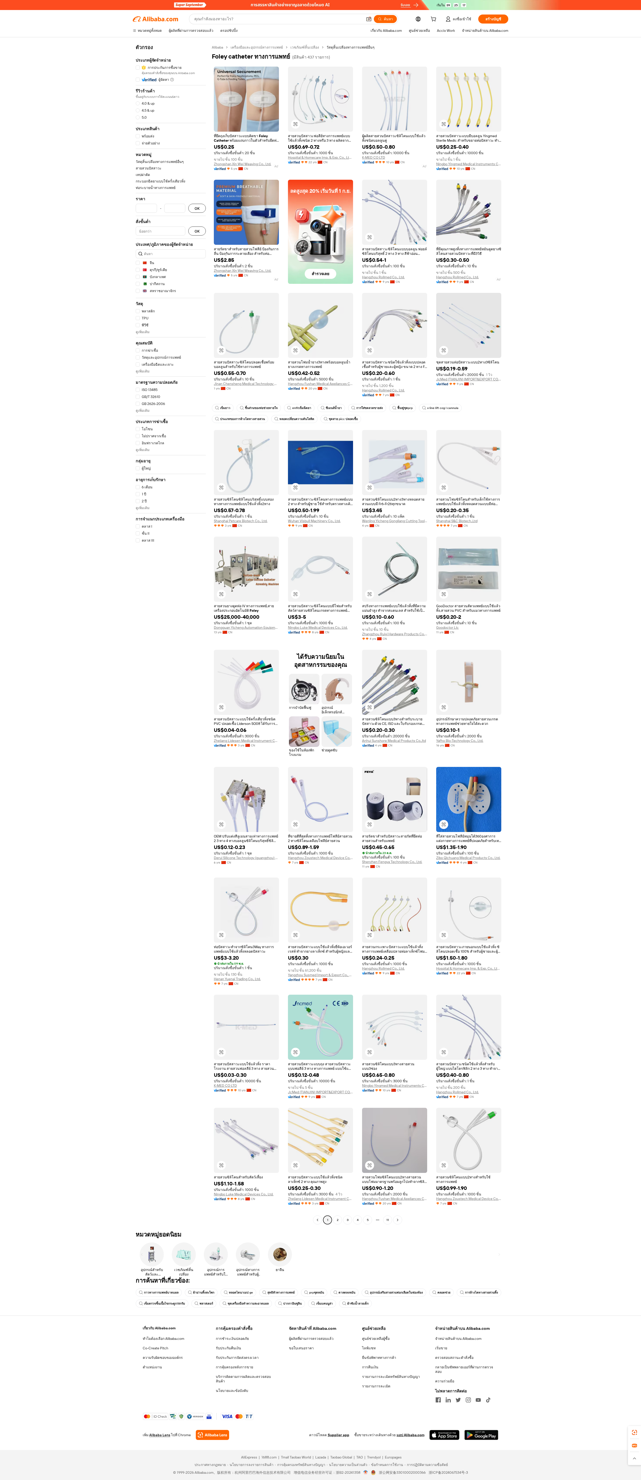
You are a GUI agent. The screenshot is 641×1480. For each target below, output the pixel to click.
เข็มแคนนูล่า (324, 1303)
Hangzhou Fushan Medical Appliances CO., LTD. (320, 384)
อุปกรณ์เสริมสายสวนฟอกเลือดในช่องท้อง (396, 1292)
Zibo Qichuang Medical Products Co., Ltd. (468, 858)
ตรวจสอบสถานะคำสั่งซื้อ (454, 1358)
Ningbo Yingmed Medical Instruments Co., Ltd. (468, 164)
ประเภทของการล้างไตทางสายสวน (242, 419)
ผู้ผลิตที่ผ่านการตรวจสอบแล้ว (311, 1339)
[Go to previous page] (317, 1219)
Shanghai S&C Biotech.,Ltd (456, 521)
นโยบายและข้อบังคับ (232, 1391)
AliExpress (249, 1457)
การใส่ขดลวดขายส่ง (369, 408)
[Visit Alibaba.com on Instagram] (468, 1400)
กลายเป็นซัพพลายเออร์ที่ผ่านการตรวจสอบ (464, 1369)
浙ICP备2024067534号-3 (448, 1472)
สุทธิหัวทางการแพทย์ (281, 1292)
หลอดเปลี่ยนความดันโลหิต (296, 419)
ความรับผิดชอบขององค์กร (163, 1358)
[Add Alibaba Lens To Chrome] (212, 1435)
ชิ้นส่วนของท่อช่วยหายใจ (261, 408)
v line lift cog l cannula (442, 408)
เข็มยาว (225, 408)
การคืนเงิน (370, 1367)
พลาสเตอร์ (206, 1303)
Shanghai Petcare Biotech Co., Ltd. (240, 521)
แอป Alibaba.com (410, 1435)
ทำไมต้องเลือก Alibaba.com (163, 1339)
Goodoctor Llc (447, 627)
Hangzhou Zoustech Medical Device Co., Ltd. (320, 858)
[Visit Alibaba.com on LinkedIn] (448, 1400)
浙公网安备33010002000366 (402, 1472)
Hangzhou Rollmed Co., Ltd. (383, 277)
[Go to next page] (397, 1219)
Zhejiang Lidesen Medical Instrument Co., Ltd (246, 741)
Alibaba (217, 47)
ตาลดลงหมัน (347, 1292)
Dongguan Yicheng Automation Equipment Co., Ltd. (246, 627)
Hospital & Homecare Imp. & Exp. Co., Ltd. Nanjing (320, 157)
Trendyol (374, 1457)
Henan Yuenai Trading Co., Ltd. (237, 979)
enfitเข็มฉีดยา (301, 408)
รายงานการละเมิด (376, 1386)
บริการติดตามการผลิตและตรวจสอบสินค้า (243, 1379)
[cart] (434, 20)
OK (197, 208)
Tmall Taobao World (296, 1457)
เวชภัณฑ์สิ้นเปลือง (304, 47)
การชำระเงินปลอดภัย (232, 1339)
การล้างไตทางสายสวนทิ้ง (481, 1292)
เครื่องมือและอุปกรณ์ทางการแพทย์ (257, 47)
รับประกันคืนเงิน (228, 1348)
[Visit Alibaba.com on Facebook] (438, 1400)
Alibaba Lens (159, 1435)
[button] (369, 19)
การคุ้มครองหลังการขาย (234, 1367)
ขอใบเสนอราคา (301, 1348)
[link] (634, 1432)
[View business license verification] (365, 1472)
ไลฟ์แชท (369, 1348)
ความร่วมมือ (444, 1381)
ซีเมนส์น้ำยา (334, 408)
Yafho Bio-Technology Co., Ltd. (459, 741)
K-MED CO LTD (373, 157)
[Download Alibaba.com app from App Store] (444, 1435)
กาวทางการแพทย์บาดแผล (161, 1292)
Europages (393, 1457)
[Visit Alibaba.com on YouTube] (478, 1400)
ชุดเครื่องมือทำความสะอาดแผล (248, 1303)
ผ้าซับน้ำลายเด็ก (358, 1303)
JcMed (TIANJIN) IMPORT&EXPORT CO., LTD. (468, 379)
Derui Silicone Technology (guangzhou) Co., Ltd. (246, 858)
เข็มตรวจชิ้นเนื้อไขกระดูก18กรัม (164, 1303)
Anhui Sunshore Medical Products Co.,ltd (394, 741)
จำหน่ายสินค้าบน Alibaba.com (458, 1339)
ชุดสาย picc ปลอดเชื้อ (343, 419)
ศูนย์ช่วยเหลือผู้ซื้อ (376, 1339)
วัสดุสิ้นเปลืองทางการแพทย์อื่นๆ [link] (351, 47)
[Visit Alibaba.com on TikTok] (488, 1400)
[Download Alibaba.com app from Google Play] (481, 1435)
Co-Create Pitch (155, 1348)
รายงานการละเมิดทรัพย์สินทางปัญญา (391, 1377)
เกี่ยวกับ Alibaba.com (159, 1328)
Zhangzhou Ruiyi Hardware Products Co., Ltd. (394, 634)
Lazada (320, 1457)
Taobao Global (341, 1457)
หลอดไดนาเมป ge (241, 1292)
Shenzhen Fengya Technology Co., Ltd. (392, 862)
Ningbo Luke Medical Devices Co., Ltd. (318, 627)
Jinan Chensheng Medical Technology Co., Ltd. (246, 384)
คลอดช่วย (443, 1292)
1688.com (269, 1457)
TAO (359, 1457)
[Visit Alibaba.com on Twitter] (458, 1400)
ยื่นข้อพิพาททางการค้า (379, 1358)
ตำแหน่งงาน (152, 1367)
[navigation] (171, 634)
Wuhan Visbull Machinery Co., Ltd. (314, 521)
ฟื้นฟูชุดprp (405, 408)
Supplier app (338, 1435)
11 (387, 1220)
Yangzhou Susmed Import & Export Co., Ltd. (320, 975)
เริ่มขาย (441, 1348)
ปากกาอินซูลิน (292, 1303)
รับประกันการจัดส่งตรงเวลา (237, 1358)
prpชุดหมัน (316, 1292)
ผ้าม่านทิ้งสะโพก (203, 1292)
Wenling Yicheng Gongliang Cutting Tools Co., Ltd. (394, 521)
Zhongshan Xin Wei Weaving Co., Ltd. (242, 164)
